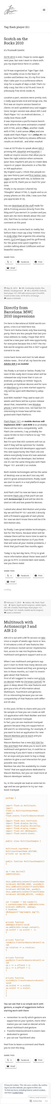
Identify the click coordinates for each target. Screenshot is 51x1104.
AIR (22, 288)
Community (29, 288)
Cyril (13, 239)
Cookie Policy (17, 1092)
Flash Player (23, 607)
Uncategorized (16, 290)
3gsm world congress (26, 605)
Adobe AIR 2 (10, 363)
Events (37, 288)
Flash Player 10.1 (12, 421)
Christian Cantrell (33, 681)
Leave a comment (14, 298)
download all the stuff (23, 205)
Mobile (7, 290)
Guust (23, 239)
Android (42, 290)
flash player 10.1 (10, 293)
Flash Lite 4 (19, 495)
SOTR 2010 (9, 56)
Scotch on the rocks (12, 296)
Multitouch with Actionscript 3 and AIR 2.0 (20, 626)
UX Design (34, 296)
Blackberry (12, 387)
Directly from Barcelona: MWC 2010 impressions (19, 311)
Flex (42, 288)
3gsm (13, 605)
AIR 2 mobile (13, 607)
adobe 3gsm (40, 605)
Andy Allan (12, 236)
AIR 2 (41, 148)
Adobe (28, 602)
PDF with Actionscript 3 (27, 293)
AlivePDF (21, 151)
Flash (37, 602)
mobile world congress (33, 610)
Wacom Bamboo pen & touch (18, 735)
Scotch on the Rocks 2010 (16, 40)
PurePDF (35, 151)
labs (43, 637)
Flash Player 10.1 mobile (14, 610)
